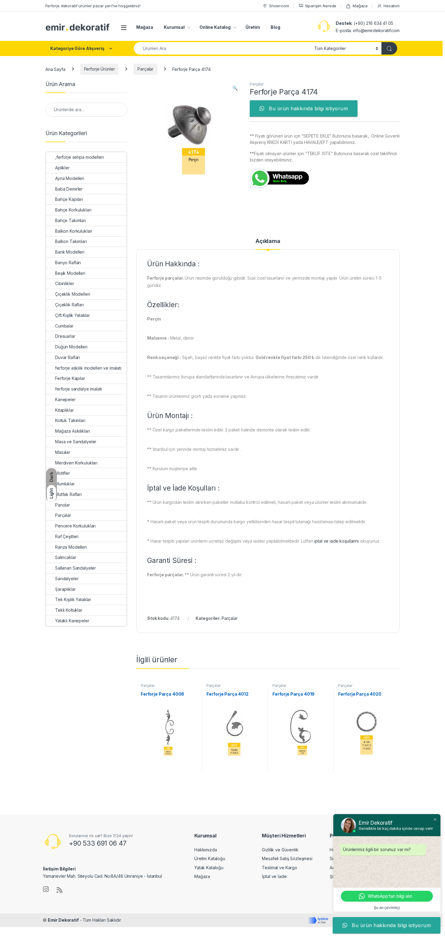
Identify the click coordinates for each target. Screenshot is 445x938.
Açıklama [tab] (267, 241)
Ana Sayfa (55, 69)
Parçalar (145, 69)
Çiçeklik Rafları (69, 304)
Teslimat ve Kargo (279, 867)
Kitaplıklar (64, 410)
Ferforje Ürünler (99, 69)
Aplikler (62, 167)
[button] (235, 88)
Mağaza (360, 5)
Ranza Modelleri (71, 547)
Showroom (279, 5)
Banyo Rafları (68, 262)
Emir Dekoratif (63, 920)
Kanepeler (65, 399)
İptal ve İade (274, 876)
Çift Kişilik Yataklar (72, 315)
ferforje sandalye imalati (78, 388)
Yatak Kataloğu (208, 867)
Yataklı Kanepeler (72, 620)
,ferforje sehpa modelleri (79, 157)
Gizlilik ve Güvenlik (280, 849)
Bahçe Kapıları (69, 199)
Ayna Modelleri (69, 178)
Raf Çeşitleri (66, 536)
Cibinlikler (64, 283)
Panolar (62, 504)
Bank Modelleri (69, 251)
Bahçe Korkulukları (73, 209)
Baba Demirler (69, 188)
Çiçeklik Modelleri (72, 294)
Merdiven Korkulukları (76, 462)
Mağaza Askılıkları (72, 431)
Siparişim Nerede (321, 5)
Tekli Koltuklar (68, 610)
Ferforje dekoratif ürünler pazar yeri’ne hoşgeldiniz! (92, 5)
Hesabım (392, 5)
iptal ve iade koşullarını (336, 541)
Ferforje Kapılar (70, 378)
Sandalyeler (66, 578)
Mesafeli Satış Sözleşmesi (287, 858)
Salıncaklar (65, 557)
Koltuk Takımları (70, 420)
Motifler (62, 473)
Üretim (253, 27)
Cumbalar (64, 325)
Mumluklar (65, 483)
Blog (275, 27)
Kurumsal (174, 27)
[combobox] (222, 48)
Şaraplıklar (65, 589)
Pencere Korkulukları (75, 525)
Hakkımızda (205, 849)
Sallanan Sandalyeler (75, 567)
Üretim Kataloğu (209, 858)
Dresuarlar (65, 336)
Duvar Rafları (67, 357)
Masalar (62, 452)
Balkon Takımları (71, 241)
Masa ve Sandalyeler (75, 441)
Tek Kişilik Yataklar (73, 599)
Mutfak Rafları (68, 494)
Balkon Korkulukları (73, 231)
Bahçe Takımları (70, 220)
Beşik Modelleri (70, 273)
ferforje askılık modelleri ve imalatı (88, 368)
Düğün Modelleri (71, 346)
